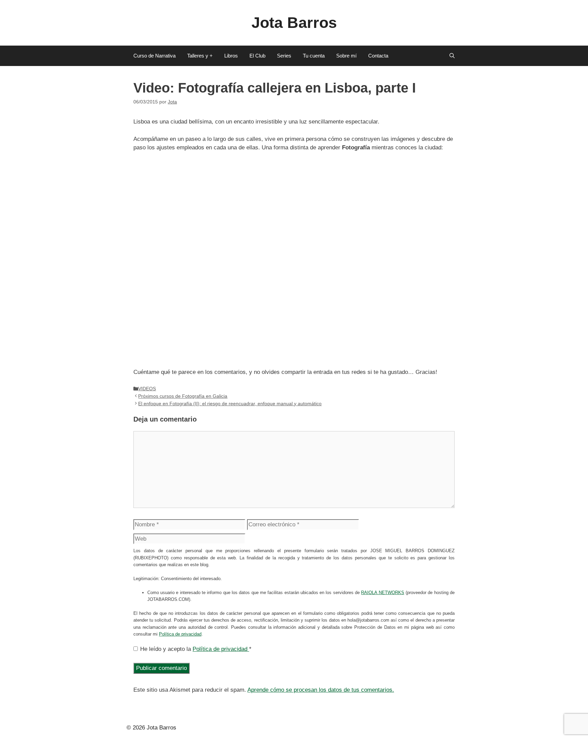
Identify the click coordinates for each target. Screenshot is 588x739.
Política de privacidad (180, 634)
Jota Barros (294, 22)
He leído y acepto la (195, 649)
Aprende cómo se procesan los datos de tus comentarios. (320, 690)
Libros (231, 56)
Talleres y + (200, 56)
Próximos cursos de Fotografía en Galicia (182, 396)
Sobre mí (346, 56)
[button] (452, 56)
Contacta (378, 56)
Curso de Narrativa (154, 56)
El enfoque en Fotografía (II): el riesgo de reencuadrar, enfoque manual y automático (230, 403)
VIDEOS (147, 388)
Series (284, 56)
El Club (257, 56)
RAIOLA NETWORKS (382, 592)
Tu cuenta (314, 56)
